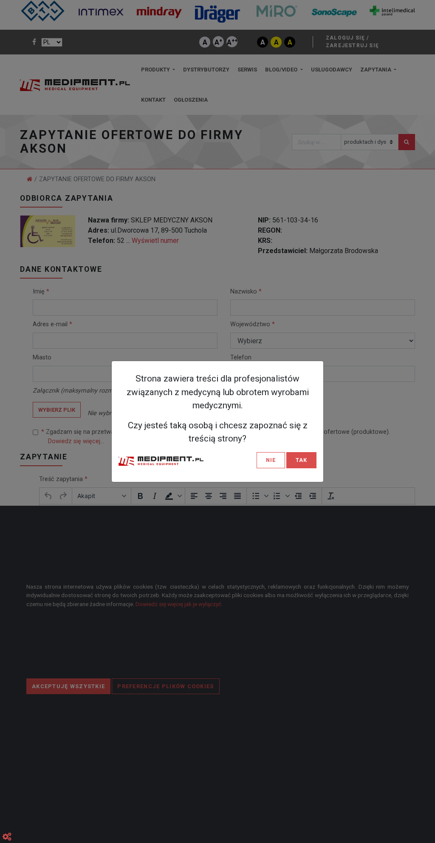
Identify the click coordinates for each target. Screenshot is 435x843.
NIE (271, 460)
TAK (301, 460)
